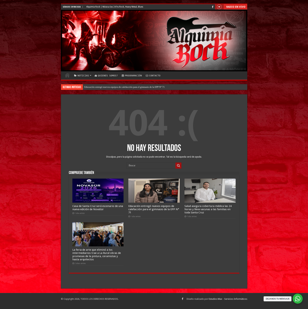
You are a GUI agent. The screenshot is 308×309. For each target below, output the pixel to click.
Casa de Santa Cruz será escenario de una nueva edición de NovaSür (97, 207)
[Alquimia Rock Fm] (154, 40)
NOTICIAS (83, 75)
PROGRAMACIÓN (133, 75)
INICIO (67, 75)
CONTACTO (154, 75)
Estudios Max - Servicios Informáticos (228, 299)
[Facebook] (213, 7)
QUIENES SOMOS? (108, 75)
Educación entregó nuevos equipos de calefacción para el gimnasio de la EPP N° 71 (153, 209)
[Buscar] (178, 166)
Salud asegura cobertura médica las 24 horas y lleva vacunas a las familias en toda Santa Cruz (129, 87)
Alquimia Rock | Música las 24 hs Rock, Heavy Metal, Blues (114, 7)
